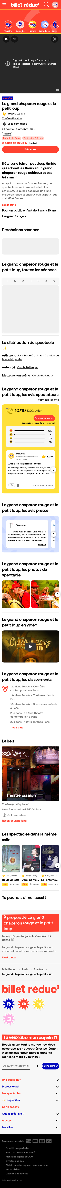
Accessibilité (12, 1169)
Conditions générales (17, 1148)
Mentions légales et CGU (19, 1156)
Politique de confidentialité (20, 1152)
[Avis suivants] (53, 469)
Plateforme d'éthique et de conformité (27, 1165)
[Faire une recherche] (46, 4)
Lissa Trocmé (25, 355)
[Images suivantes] (57, 594)
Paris (25, 969)
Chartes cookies (15, 1161)
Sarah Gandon (46, 355)
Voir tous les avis (48, 400)
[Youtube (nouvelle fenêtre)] (23, 1004)
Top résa (8, 98)
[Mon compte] (55, 4)
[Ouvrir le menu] (5, 4)
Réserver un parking (14, 820)
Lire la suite (9, 205)
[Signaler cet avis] (18, 485)
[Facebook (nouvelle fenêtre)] (9, 1004)
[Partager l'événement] (6, 39)
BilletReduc (9, 969)
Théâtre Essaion (12, 118)
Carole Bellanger (27, 367)
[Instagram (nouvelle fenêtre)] (38, 1004)
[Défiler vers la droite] (58, 26)
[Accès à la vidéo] (54, 39)
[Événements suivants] (57, 865)
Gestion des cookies (17, 1173)
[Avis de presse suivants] (53, 534)
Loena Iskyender (12, 359)
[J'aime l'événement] (14, 39)
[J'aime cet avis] (11, 485)
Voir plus (42, 544)
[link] (8, 27)
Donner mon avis (44, 418)
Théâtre (38, 969)
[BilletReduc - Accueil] (25, 5)
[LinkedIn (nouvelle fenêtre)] (9, 1019)
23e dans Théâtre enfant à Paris (30, 722)
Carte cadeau (10, 1107)
